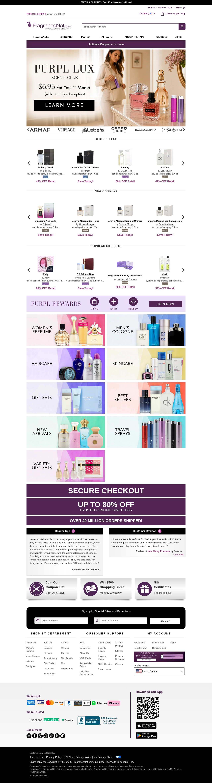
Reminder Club (159, 648)
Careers (119, 664)
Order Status (165, 8)
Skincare (66, 37)
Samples (48, 648)
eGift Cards (85, 658)
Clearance (48, 668)
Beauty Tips (62, 531)
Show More (178, 555)
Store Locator (104, 669)
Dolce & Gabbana (86, 278)
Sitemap (119, 651)
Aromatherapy (50, 658)
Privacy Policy (54, 757)
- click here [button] (106, 44)
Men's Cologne (33, 656)
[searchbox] (130, 26)
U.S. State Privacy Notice (77, 757)
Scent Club (49, 673)
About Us (84, 653)
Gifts (178, 37)
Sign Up (165, 621)
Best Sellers (50, 663)
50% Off (48, 642)
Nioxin (166, 278)
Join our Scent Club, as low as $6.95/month (106, 2)
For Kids (65, 642)
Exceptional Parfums (127, 279)
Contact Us (85, 648)
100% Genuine (105, 664)
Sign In (151, 8)
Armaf (87, 171)
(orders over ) (45, 14)
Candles (65, 653)
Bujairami (47, 224)
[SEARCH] (182, 26)
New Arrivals (67, 658)
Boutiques (30, 666)
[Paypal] (68, 703)
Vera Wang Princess (159, 551)
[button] (183, 129)
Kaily (47, 278)
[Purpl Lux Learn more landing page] (159, 658)
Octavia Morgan (86, 224)
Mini (63, 663)
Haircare (106, 37)
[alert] (148, 13)
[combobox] (134, 26)
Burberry (47, 171)
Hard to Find (67, 668)
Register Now (140, 648)
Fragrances (41, 37)
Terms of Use (37, 757)
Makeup (86, 37)
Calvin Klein (126, 171)
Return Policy (104, 642)
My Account (139, 642)
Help (178, 8)
